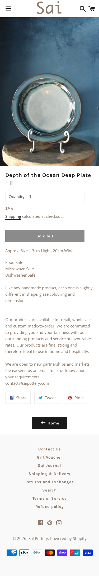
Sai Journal (49, 465)
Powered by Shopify (68, 538)
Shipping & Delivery (49, 473)
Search (49, 490)
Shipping (13, 216)
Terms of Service (49, 498)
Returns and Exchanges (49, 482)
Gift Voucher (49, 457)
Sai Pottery (38, 538)
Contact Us (49, 449)
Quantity (17, 196)
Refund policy (49, 506)
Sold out (45, 236)
